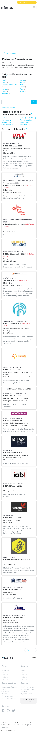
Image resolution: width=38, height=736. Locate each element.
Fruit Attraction (26, 120)
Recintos (4, 679)
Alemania (23, 82)
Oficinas (4, 694)
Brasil (3, 80)
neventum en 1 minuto (9, 687)
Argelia (22, 91)
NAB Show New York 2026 (13, 418)
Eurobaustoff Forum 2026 (13, 587)
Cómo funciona (7, 696)
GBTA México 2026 (10, 278)
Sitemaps (24, 666)
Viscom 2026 (8, 515)
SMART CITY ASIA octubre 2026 (15, 321)
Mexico (22, 80)
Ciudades (4, 675)
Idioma (33, 657)
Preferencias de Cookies (28, 700)
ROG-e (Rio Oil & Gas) (28, 118)
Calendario (5, 670)
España (4, 91)
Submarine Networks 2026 (13, 252)
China (22, 87)
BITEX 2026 (7, 450)
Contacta (5, 691)
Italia (3, 82)
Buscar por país (7, 98)
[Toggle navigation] (34, 7)
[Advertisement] (19, 31)
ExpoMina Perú (25, 124)
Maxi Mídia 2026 (9, 557)
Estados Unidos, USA (9, 84)
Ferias (4, 666)
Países (3, 672)
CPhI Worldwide (7, 124)
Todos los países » (8, 107)
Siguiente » (30, 650)
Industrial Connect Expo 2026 (14, 615)
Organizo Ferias (26, 694)
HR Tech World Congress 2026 (14, 393)
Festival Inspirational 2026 (13, 484)
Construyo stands (27, 687)
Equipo (3, 689)
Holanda (4, 93)
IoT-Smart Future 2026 (11, 144)
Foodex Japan (25, 122)
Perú (21, 89)
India (21, 84)
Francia (4, 89)
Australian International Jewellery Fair (6, 120)
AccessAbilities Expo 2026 (12, 367)
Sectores (4, 677)
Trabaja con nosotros (9, 698)
